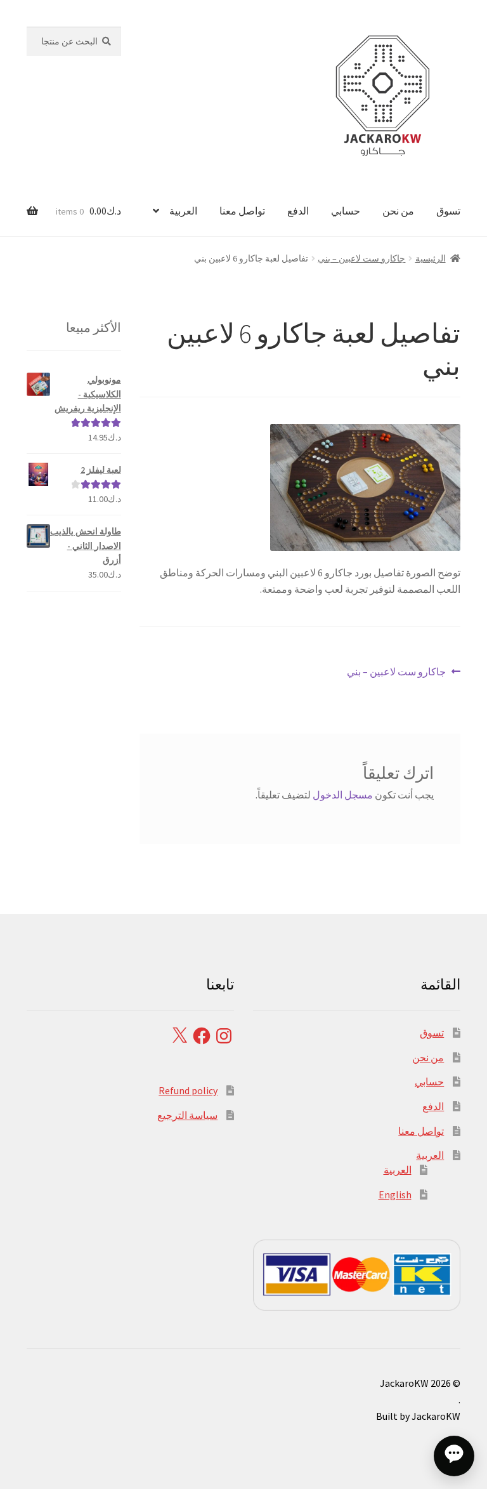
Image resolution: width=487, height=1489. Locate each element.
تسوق (448, 210)
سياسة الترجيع (187, 1115)
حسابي (345, 210)
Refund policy (188, 1090)
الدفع (298, 210)
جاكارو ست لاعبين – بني (361, 258)
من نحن (398, 210)
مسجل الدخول (343, 794)
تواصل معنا (242, 210)
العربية (183, 210)
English (395, 1194)
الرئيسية (430, 258)
